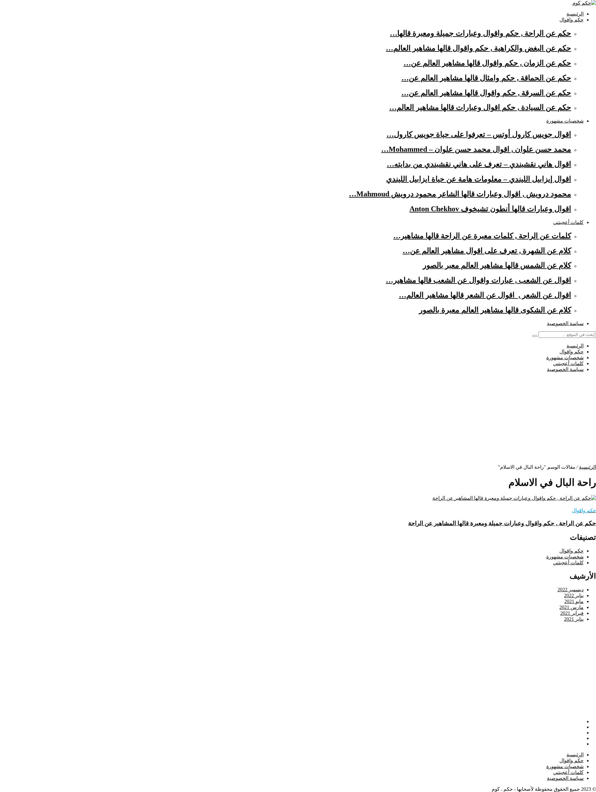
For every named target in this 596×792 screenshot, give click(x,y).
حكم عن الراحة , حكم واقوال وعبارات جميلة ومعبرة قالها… (480, 33)
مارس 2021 (571, 607)
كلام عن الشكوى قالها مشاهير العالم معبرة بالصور (495, 310)
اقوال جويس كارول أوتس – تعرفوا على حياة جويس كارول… (478, 134)
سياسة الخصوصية (565, 323)
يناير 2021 (574, 619)
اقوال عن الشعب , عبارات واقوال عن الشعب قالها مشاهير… (478, 280)
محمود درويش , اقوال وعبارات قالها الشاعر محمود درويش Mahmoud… (460, 194)
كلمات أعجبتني (568, 222)
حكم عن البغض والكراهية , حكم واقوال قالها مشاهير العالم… (478, 48)
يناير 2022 (574, 595)
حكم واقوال (571, 19)
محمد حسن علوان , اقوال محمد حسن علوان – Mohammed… (476, 149)
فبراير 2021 (572, 613)
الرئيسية (575, 13)
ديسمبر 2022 (571, 589)
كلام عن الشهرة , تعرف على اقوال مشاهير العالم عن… (487, 251)
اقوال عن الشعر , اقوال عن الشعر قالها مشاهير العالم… (485, 295)
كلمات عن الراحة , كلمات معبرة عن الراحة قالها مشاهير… (482, 236)
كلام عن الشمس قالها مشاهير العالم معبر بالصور (497, 265)
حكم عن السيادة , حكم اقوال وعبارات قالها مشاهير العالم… (480, 107)
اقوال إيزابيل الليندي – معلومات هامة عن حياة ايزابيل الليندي (478, 179)
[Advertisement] (410, 420)
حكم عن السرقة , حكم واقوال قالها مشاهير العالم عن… (486, 93)
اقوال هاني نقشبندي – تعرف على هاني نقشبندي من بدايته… (479, 164)
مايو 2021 (574, 601)
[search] (534, 336)
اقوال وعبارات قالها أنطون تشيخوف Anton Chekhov (490, 209)
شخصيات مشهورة (565, 120)
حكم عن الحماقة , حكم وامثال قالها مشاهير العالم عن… (486, 78)
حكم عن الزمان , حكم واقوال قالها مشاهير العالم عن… (487, 63)
